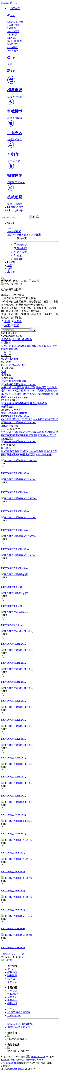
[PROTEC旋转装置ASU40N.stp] (18, 422)
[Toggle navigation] (15, 3)
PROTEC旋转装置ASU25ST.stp (15, 511)
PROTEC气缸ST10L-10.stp (13, 910)
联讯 (11, 1069)
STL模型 (12, 34)
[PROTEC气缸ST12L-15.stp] (16, 859)
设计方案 (6, 381)
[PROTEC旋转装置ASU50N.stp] (18, 384)
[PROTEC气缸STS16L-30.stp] (17, 631)
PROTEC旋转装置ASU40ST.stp (15, 416)
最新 (9, 64)
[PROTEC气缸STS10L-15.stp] (17, 764)
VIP (12, 223)
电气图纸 (6, 448)
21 (15, 954)
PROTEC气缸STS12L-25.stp (13, 701)
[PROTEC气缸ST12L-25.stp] (16, 840)
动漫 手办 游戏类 (47, 435)
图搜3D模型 (16, 207)
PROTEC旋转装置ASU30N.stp (14, 492)
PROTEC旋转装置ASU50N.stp (14, 397)
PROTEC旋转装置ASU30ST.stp (15, 473)
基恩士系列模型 (38, 403)
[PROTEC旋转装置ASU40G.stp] (18, 441)
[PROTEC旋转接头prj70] (14, 574)
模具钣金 (6, 374)
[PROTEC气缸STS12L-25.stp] (17, 688)
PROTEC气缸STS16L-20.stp (13, 682)
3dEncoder (19, 1069)
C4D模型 (22, 413)
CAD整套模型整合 (11, 419)
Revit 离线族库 (44, 454)
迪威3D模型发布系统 (18, 1027)
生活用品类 (7, 368)
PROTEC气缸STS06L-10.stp (13, 815)
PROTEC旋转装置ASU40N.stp (14, 435)
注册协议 (12, 990)
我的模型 (21, 244)
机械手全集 (7, 406)
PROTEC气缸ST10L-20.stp (13, 891)
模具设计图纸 (19, 365)
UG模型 (11, 28)
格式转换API (14, 1015)
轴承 (27, 387)
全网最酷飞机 (8, 346)
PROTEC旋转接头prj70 (11, 587)
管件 (32, 387)
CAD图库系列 (8, 445)
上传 (12, 272)
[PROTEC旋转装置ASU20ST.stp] (19, 536)
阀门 (43, 387)
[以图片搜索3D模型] (37, 217)
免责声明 (12, 997)
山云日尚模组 (19, 393)
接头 (38, 387)
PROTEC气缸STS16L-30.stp (13, 644)
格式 (12, 15)
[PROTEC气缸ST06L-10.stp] (16, 935)
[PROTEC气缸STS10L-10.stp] (17, 783)
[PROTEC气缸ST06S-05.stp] (16, 916)
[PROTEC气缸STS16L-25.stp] (17, 650)
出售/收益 (12, 1000)
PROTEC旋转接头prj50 (11, 606)
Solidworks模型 (15, 22)
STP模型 (12, 38)
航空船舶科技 (19, 381)
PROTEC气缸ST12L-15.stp (13, 872)
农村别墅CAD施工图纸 (45, 419)
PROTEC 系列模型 (37, 390)
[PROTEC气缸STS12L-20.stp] (17, 707)
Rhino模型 (12, 50)
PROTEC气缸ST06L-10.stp (13, 947)
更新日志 (12, 982)
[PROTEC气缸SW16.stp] (14, 612)
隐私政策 (12, 975)
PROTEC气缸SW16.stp (11, 625)
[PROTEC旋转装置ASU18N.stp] (18, 555)
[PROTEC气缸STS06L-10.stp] (17, 802)
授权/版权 (12, 994)
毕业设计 (17, 339)
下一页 (20, 954)
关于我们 (12, 969)
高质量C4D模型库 (11, 409)
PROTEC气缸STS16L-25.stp (13, 663)
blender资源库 (36, 451)
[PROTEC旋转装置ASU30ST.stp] (19, 460)
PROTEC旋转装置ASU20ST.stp (15, 549)
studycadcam (44, 393)
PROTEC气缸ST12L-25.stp (13, 853)
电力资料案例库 (9, 358)
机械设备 (27, 339)
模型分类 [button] (15, 8)
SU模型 (24, 451)
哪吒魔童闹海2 (29, 435)
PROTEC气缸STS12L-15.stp (13, 739)
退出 (19, 255)
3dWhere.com (38, 1056)
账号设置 (21, 252)
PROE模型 (13, 31)
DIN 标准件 (18, 387)
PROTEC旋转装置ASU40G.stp (14, 454)
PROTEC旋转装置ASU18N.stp (14, 568)
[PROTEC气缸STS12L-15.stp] (17, 726)
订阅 (7, 321)
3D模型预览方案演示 (18, 1012)
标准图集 (32, 393)
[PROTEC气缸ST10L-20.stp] (16, 878)
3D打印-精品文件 (10, 429)
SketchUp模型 (14, 41)
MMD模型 (12, 44)
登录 (9, 268)
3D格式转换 (16, 210)
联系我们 (12, 978)
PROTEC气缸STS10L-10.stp (13, 796)
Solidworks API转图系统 (20, 1024)
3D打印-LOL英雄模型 (13, 432)
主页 (7, 325)
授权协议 (12, 972)
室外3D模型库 (9, 413)
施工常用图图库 (9, 425)
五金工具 (6, 352)
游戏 (3, 371)
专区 (12, 71)
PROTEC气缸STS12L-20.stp (13, 720)
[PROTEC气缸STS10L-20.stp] (17, 745)
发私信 (18, 321)
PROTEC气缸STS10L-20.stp (13, 758)
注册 (9, 265)
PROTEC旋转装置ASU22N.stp (14, 530)
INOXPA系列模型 (16, 390)
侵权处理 (12, 1003)
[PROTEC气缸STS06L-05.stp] (17, 821)
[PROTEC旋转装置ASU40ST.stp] (19, 403)
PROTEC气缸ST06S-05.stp (13, 928)
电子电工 (6, 355)
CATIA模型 (13, 25)
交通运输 (6, 342)
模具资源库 (7, 377)
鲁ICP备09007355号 (21, 1059)
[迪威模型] (7, 2)
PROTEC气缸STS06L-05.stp (13, 834)
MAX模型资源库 (10, 451)
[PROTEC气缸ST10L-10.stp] (16, 897)
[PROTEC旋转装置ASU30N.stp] (18, 479)
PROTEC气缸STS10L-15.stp (13, 777)
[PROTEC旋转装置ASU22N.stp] (18, 517)
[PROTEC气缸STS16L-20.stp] (17, 669)
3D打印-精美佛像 (34, 432)
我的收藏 (21, 248)
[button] (33, 228)
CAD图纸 (12, 47)
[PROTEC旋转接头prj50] (14, 593)
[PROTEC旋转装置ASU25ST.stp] (19, 498)
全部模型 (6, 339)
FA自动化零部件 (10, 400)
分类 (12, 58)
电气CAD (27, 419)
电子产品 (6, 362)
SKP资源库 (7, 438)
